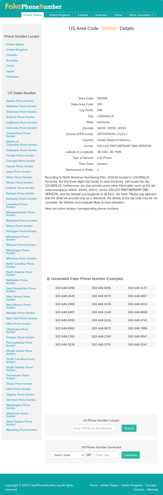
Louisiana (17, 205)
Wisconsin (17, 415)
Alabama (21, 106)
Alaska (20, 100)
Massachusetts (20, 214)
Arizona (20, 117)
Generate (130, 455)
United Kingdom (59, 15)
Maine (19, 226)
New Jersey (18, 298)
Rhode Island (19, 352)
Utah (18, 389)
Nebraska (17, 281)
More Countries (140, 15)
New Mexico (18, 306)
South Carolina (20, 360)
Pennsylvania (19, 344)
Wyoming (21, 429)
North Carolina (20, 265)
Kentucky (21, 198)
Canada (82, 15)
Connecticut (18, 134)
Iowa (18, 171)
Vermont (21, 399)
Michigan (21, 231)
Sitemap (152, 489)
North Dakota (19, 273)
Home (94, 485)
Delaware (21, 150)
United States (33, 15)
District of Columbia (21, 143)
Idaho (19, 177)
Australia (101, 15)
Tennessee (17, 377)
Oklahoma (17, 330)
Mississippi (17, 252)
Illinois (19, 182)
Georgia (20, 160)
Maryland (21, 220)
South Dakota (19, 369)
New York (21, 318)
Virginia (20, 394)
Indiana (20, 187)
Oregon (20, 337)
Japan (10, 71)
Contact (139, 489)
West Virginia (19, 423)
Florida (20, 155)
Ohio (18, 323)
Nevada (20, 312)
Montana (21, 258)
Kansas (20, 193)
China (118, 15)
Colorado (21, 127)
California (21, 122)
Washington (18, 406)
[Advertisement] (101, 65)
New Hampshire (21, 290)
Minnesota (17, 238)
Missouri (21, 244)
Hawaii (20, 166)
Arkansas (21, 111)
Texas (19, 383)
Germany (12, 76)
